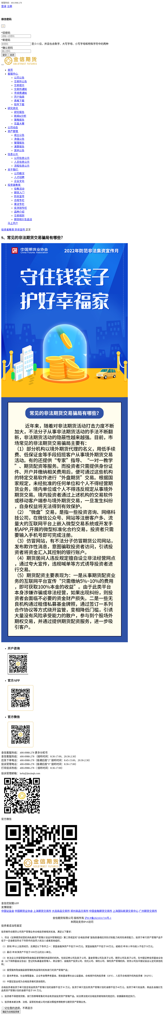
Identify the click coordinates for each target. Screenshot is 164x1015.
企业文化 (19, 181)
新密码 (5, 40)
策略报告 (19, 119)
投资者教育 (14, 185)
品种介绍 (19, 211)
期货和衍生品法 (23, 219)
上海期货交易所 (42, 911)
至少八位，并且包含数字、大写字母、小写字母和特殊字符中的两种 (70, 43)
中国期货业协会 (24, 911)
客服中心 (13, 73)
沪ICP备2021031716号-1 (98, 918)
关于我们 (13, 169)
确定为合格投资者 (11, 1012)
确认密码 (7, 47)
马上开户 (13, 223)
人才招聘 (19, 177)
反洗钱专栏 (20, 208)
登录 (3, 6)
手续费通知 (20, 93)
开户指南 (19, 96)
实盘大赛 (19, 123)
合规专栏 (19, 200)
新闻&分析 (20, 116)
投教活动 (19, 188)
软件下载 (19, 104)
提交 (5, 55)
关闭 (12, 55)
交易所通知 (20, 89)
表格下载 (19, 100)
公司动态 (13, 127)
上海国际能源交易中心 (125, 911)
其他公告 (19, 150)
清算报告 (19, 146)
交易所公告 (20, 81)
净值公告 (19, 139)
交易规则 (19, 215)
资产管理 (13, 131)
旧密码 (5, 32)
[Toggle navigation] (2, 64)
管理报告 (19, 142)
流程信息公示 (21, 165)
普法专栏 (19, 204)
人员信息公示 (21, 162)
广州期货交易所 (148, 911)
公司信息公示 (21, 158)
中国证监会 (7, 911)
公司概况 (19, 173)
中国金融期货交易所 (100, 911)
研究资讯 (13, 108)
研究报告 (19, 112)
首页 (10, 70)
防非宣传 (19, 196)
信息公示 (13, 154)
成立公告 (19, 135)
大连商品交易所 (61, 911)
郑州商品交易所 (79, 911)
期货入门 (19, 192)
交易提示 (19, 85)
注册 (9, 6)
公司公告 (19, 77)
